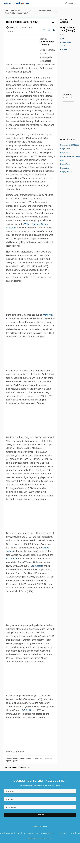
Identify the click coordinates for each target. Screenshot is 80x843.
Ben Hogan (12, 558)
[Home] (16, 3)
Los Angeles (37, 566)
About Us (9, 833)
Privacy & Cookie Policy (45, 833)
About (65, 42)
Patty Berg (28, 710)
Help (18, 833)
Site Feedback (29, 833)
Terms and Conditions (66, 833)
